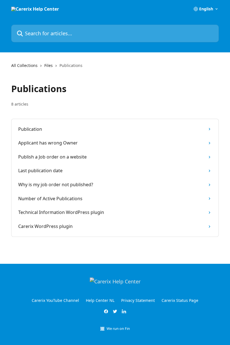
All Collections (24, 65)
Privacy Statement (138, 300)
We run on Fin (118, 328)
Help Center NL (100, 300)
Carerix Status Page (180, 300)
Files (48, 65)
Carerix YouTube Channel (55, 300)
